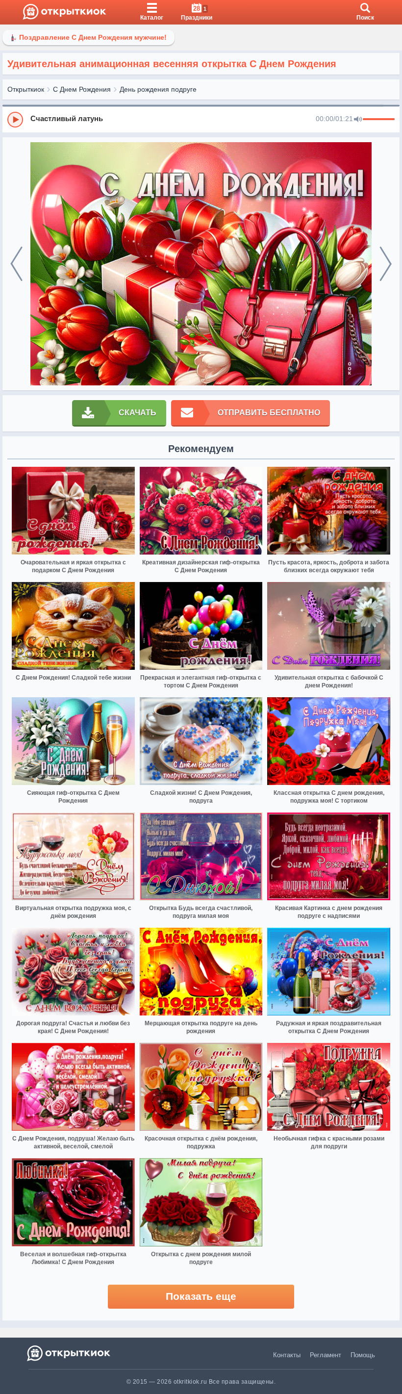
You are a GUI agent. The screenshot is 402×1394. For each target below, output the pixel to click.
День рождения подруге (158, 89)
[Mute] (358, 120)
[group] (201, 119)
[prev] (16, 264)
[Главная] (64, 12)
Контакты (287, 1355)
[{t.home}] (69, 1353)
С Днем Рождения (82, 89)
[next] (385, 264)
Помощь (363, 1355)
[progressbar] (379, 119)
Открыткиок (25, 89)
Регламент (325, 1355)
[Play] (15, 119)
